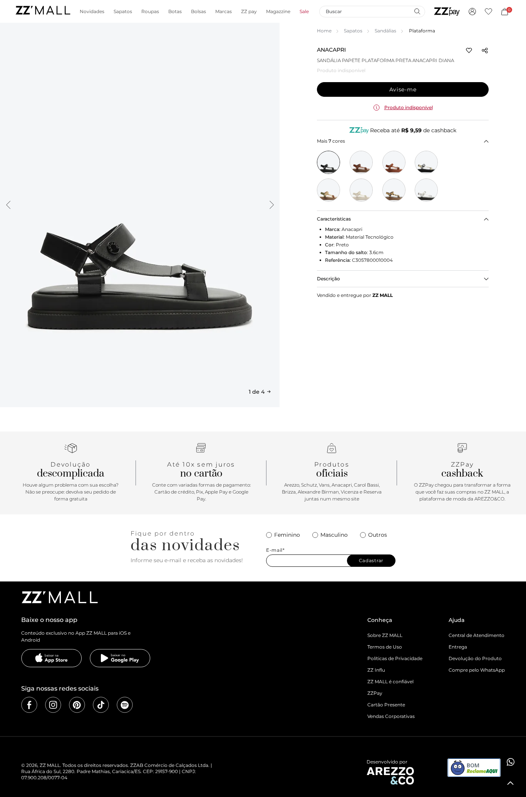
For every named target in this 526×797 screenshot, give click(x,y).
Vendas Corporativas (391, 716)
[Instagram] (53, 705)
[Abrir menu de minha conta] (472, 11)
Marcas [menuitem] (223, 11)
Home (324, 31)
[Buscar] (417, 11)
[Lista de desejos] (488, 11)
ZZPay (374, 693)
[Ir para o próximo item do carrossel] (271, 205)
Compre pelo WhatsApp (477, 670)
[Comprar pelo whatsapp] (510, 762)
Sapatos (353, 31)
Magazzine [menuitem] (278, 11)
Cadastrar (371, 560)
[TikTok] (101, 705)
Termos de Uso (384, 647)
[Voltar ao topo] (510, 783)
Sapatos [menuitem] (123, 11)
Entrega (458, 647)
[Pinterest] (77, 705)
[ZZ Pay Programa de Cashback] (447, 11)
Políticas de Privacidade (394, 658)
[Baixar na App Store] (51, 658)
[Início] (42, 11)
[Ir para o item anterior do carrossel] (8, 205)
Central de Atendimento (476, 635)
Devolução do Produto (475, 658)
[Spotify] (125, 705)
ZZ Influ (376, 670)
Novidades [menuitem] (92, 11)
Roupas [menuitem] (150, 11)
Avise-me (403, 89)
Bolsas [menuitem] (198, 11)
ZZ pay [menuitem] (249, 11)
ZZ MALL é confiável (390, 681)
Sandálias (385, 31)
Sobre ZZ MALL (384, 635)
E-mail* (275, 550)
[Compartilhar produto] (485, 50)
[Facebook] (29, 705)
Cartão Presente (386, 705)
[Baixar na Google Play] (120, 658)
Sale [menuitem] (304, 11)
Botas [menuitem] (175, 11)
